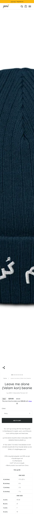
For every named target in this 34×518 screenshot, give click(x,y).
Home (5, 378)
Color (4, 408)
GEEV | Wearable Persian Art (18, 393)
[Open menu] (30, 6)
